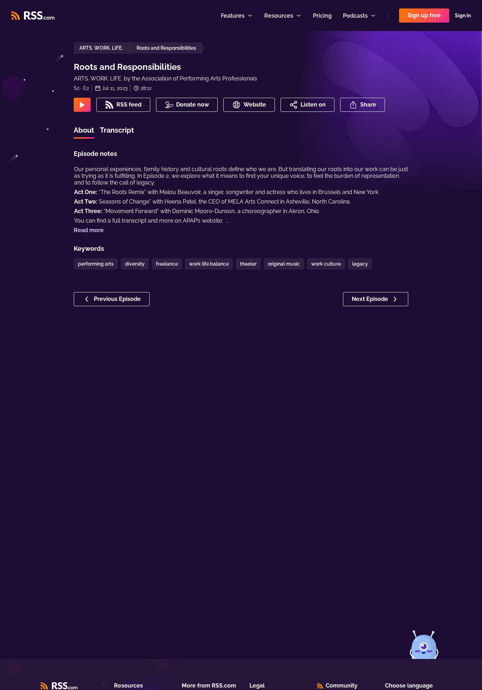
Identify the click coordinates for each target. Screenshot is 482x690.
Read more (89, 230)
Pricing (322, 15)
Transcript (117, 130)
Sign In (463, 15)
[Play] (82, 105)
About (84, 130)
